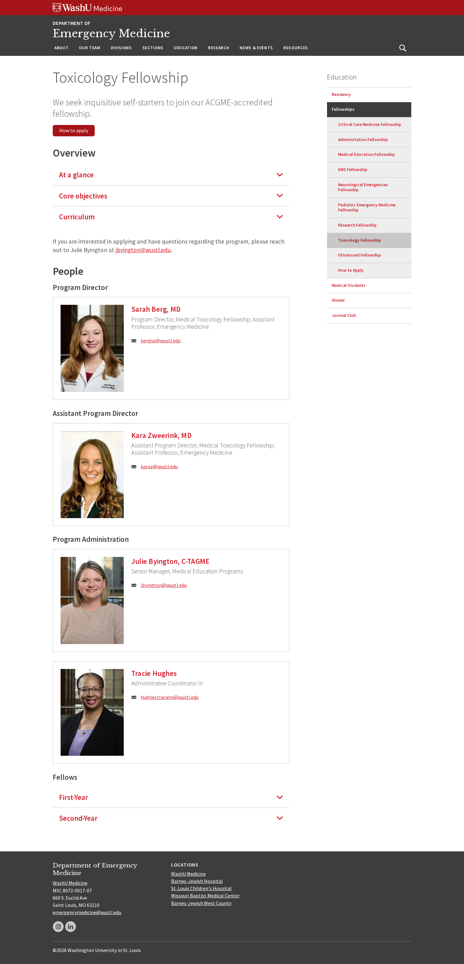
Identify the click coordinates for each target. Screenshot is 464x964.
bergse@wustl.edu (161, 340)
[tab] (171, 174)
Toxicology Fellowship (359, 240)
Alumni (338, 300)
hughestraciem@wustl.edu (170, 697)
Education (186, 47)
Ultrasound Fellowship (359, 255)
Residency (341, 94)
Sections (153, 47)
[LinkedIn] (70, 926)
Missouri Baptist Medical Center (205, 895)
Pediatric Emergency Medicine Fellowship (367, 207)
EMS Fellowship (352, 169)
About (61, 47)
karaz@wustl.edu (159, 466)
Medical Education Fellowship (366, 154)
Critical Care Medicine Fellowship (369, 124)
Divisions (121, 47)
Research (218, 47)
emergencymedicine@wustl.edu (87, 912)
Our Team (89, 47)
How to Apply (351, 270)
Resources (295, 47)
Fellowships (343, 109)
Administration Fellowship (363, 139)
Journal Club (344, 315)
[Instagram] (58, 926)
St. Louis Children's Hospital (201, 888)
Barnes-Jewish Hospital (197, 881)
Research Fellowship (357, 225)
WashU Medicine (70, 883)
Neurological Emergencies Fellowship (363, 187)
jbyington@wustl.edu (143, 250)
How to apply (73, 130)
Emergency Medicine (111, 33)
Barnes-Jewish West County (201, 903)
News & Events (256, 47)
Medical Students (348, 285)
